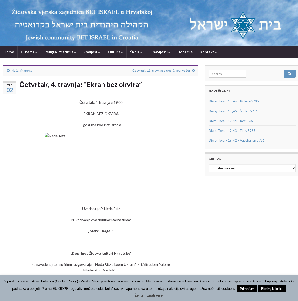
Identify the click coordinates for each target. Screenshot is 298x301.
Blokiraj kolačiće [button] (272, 289)
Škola (135, 52)
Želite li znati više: (149, 295)
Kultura (114, 52)
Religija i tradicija (59, 52)
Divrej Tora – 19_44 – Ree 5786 (231, 121)
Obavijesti (158, 52)
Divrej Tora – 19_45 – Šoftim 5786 (233, 111)
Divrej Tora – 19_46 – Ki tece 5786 (234, 101)
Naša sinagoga (22, 70)
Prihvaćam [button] (247, 289)
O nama (28, 52)
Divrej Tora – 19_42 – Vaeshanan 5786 (236, 140)
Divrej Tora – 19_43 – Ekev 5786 (232, 130)
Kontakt (207, 52)
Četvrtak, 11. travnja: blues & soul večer (161, 70)
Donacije (185, 52)
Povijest (90, 52)
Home (8, 52)
